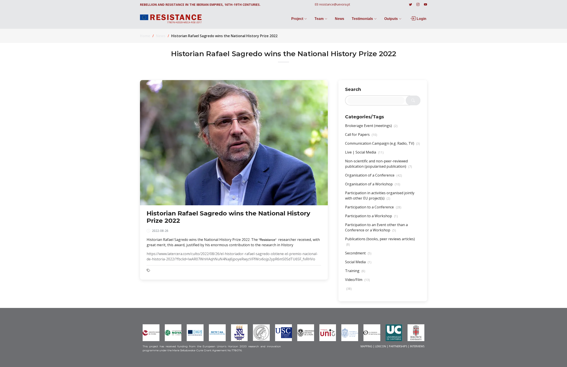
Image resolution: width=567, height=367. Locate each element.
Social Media (358, 261)
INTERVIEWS (417, 346)
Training (355, 270)
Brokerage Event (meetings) (371, 125)
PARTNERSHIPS (398, 346)
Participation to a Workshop (371, 215)
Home (145, 35)
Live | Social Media (364, 152)
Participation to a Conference (373, 207)
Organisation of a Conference (373, 175)
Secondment (358, 253)
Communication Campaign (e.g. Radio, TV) (382, 143)
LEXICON (380, 346)
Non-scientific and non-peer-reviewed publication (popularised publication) (378, 164)
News (339, 19)
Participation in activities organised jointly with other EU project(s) (379, 195)
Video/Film (357, 279)
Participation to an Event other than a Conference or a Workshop (376, 227)
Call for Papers (361, 134)
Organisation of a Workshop (372, 184)
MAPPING (366, 346)
